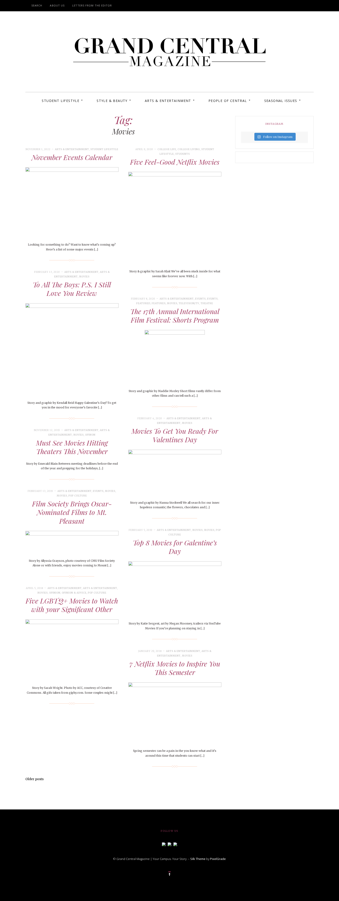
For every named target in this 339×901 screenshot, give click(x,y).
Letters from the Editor (92, 5)
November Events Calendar (72, 157)
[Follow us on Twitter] (169, 844)
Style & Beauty (112, 100)
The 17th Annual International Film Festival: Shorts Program (174, 316)
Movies (84, 276)
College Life (167, 149)
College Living (189, 149)
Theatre (207, 303)
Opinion (54, 592)
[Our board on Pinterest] (175, 844)
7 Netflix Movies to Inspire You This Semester (174, 668)
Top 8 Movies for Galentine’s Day (175, 547)
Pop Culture (77, 495)
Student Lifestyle (60, 100)
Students (182, 153)
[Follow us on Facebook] (164, 844)
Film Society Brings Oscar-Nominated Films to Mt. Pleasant (72, 512)
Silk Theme (197, 859)
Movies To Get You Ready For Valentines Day (174, 435)
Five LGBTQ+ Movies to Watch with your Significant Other (72, 605)
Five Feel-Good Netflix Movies (174, 162)
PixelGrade (218, 859)
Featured (143, 303)
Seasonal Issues (280, 100)
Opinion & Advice (74, 592)
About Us (57, 5)
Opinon (90, 434)
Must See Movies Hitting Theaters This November (72, 447)
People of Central (227, 100)
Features (159, 303)
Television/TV (189, 303)
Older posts (34, 779)
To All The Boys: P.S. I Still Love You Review (72, 289)
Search (36, 5)
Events (200, 298)
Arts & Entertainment (168, 100)
